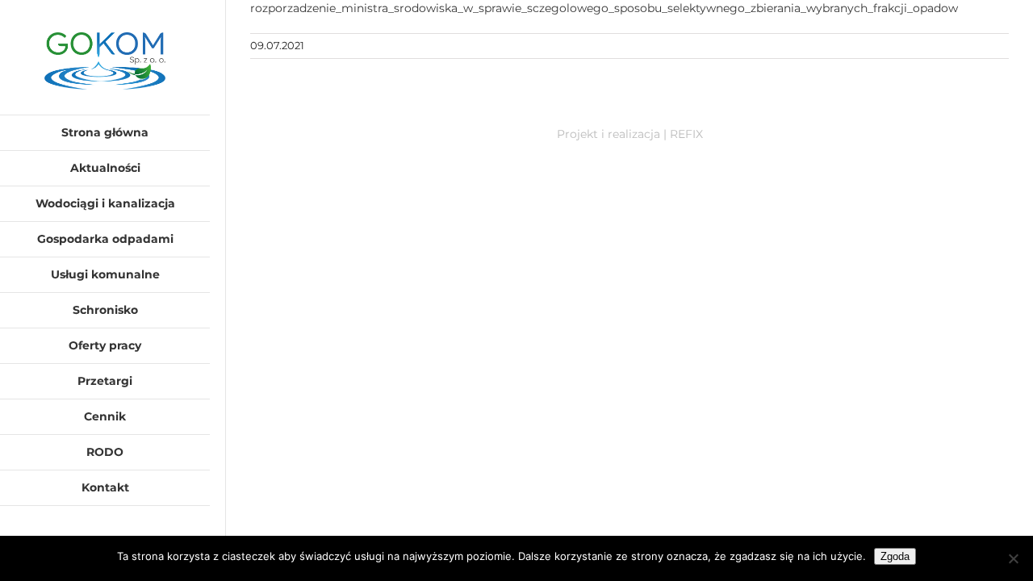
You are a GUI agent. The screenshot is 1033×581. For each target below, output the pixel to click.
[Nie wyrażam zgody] (1013, 558)
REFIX (686, 134)
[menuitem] (105, 133)
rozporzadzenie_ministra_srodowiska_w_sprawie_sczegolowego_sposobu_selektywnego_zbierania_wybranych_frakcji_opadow (604, 8)
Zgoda (895, 556)
